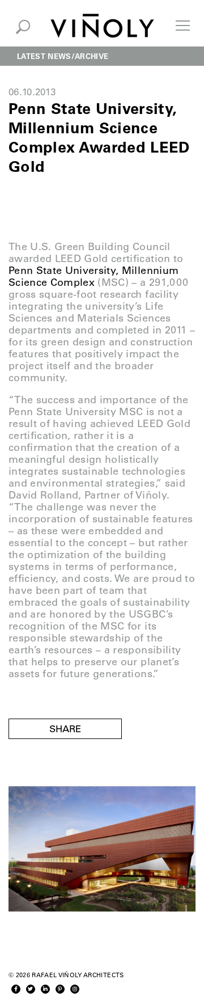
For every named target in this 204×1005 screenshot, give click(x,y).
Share (65, 728)
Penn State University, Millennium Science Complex (93, 276)
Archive (91, 56)
